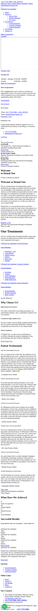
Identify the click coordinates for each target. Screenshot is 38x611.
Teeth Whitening (10, 276)
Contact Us (8, 31)
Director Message (14, 18)
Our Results (8, 29)
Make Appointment (7, 34)
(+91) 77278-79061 (23, 609)
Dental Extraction (10, 293)
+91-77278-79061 (6, 2)
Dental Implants (10, 291)
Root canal (8, 259)
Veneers (7, 274)
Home (7, 12)
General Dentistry (14, 23)
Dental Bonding (10, 278)
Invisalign (8, 272)
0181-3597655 (18, 2)
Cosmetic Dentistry (15, 25)
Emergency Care (10, 251)
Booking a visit (6, 223)
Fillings (7, 257)
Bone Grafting (9, 295)
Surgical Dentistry (14, 27)
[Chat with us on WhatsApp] (4, 606)
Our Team (12, 20)
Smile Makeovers (10, 279)
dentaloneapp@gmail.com (9, 5)
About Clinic (13, 16)
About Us (8, 14)
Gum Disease (9, 253)
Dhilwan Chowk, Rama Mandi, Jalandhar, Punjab (17, 3)
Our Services (9, 22)
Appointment (5, 100)
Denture (7, 261)
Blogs (7, 585)
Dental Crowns (10, 255)
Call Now (4, 137)
